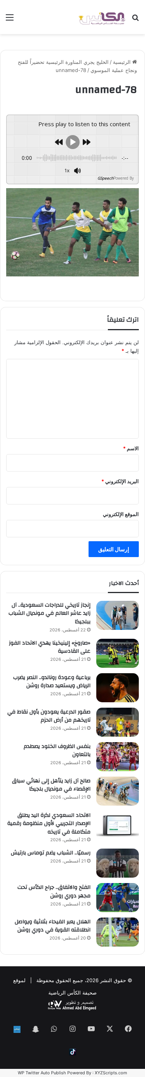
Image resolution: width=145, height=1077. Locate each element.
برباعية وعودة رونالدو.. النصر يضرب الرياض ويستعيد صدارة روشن (51, 681)
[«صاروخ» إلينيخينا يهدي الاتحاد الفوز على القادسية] (117, 653)
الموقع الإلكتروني (121, 514)
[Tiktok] (72, 1052)
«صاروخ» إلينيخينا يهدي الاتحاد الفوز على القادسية (49, 647)
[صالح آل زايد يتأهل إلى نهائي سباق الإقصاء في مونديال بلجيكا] (117, 791)
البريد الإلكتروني (120, 481)
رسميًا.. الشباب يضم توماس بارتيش (50, 853)
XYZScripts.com (111, 1072)
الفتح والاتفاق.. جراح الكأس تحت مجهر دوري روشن (53, 891)
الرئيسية (122, 62)
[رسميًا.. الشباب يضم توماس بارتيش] (117, 863)
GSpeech (105, 178)
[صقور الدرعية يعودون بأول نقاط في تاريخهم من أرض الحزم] (117, 722)
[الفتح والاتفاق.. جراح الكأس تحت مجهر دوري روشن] (117, 897)
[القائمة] (10, 20)
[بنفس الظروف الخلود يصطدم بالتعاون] (117, 756)
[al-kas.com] (102, 17)
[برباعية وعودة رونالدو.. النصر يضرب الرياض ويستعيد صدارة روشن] (117, 687)
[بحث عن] (135, 20)
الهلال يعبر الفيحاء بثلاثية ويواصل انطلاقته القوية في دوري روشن (52, 926)
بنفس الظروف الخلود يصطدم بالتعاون (57, 750)
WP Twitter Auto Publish (42, 1072)
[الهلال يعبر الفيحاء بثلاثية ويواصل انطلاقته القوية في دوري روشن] (117, 932)
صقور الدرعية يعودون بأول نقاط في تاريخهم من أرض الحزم (48, 716)
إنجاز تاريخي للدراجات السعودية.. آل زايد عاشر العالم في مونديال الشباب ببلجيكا (49, 613)
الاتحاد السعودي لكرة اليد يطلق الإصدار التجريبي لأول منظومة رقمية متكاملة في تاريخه (48, 823)
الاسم (131, 448)
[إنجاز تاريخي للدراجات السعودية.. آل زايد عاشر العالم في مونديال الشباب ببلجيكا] (117, 615)
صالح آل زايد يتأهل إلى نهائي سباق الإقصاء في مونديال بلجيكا (51, 785)
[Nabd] (17, 1029)
